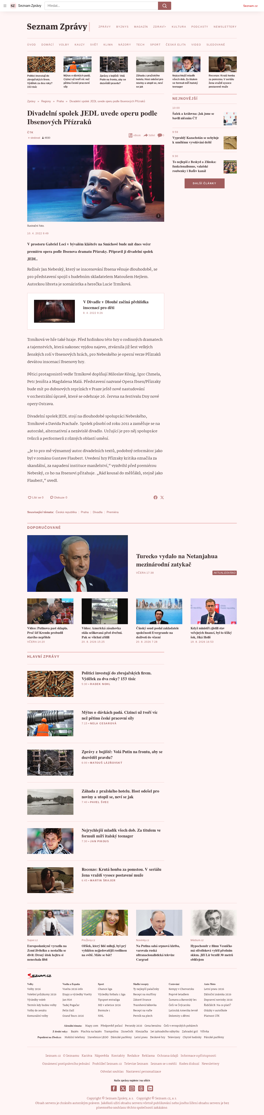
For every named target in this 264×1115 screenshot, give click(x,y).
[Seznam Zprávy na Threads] (141, 1088)
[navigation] (5, 5)
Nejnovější (185, 98)
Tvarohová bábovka (145, 1005)
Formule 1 (104, 1010)
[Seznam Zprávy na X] (123, 1088)
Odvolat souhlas (112, 1071)
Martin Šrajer (103, 880)
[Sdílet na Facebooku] (155, 497)
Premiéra (113, 512)
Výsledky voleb (36, 1000)
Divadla (98, 512)
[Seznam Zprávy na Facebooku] (114, 1088)
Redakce (133, 1055)
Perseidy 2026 (133, 1026)
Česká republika (66, 512)
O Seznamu (71, 1055)
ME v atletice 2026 (109, 1005)
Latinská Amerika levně (183, 1010)
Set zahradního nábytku (164, 1031)
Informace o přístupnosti (198, 1055)
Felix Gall (68, 1010)
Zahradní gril (190, 1031)
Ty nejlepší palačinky (146, 989)
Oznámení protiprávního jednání (66, 1063)
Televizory (174, 1037)
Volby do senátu (37, 1010)
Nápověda (102, 1055)
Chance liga (105, 989)
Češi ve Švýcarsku (179, 1005)
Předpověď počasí (112, 1026)
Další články (204, 183)
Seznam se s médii (164, 1063)
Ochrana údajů (167, 1055)
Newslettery (210, 1063)
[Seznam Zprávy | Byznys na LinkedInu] (150, 1088)
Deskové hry (157, 1037)
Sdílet (151, 135)
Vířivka (204, 1031)
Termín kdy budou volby (42, 1005)
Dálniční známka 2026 (217, 994)
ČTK (30, 132)
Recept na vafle (142, 1010)
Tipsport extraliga (109, 1000)
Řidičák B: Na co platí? (217, 1005)
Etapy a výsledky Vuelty (77, 994)
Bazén (74, 1031)
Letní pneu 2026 (214, 989)
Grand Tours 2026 (73, 1016)
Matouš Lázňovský (106, 762)
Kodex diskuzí (189, 1063)
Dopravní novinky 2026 (218, 1000)
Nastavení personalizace (143, 1071)
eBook (137, 135)
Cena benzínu (153, 1026)
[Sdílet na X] (162, 497)
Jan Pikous (99, 841)
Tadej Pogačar (70, 1005)
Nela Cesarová (103, 723)
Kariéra (87, 1055)
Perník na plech (142, 1016)
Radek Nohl (100, 684)
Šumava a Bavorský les (183, 1000)
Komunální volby (37, 1016)
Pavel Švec (99, 802)
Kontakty (118, 1055)
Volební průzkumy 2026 (41, 994)
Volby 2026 (34, 989)
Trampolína (111, 1031)
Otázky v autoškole (215, 1010)
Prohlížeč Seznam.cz (107, 1063)
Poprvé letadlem (179, 994)
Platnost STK (211, 1016)
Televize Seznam (136, 1063)
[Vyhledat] (164, 6)
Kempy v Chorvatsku (181, 989)
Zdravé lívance (142, 1000)
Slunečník (127, 1031)
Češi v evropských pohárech (181, 1026)
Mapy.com (91, 1026)
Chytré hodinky (192, 1037)
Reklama (148, 1055)
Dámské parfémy (121, 1037)
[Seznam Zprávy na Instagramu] (132, 1088)
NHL (101, 1016)
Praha (85, 512)
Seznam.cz (250, 5)
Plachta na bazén (91, 1031)
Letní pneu (141, 1037)
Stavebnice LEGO (97, 1037)
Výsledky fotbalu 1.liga (111, 994)
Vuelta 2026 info (72, 989)
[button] (41, 64)
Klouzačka (142, 1031)
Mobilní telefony (75, 1037)
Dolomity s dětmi (179, 1016)
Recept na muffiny (144, 994)
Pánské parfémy (214, 1037)
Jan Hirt (67, 1000)
